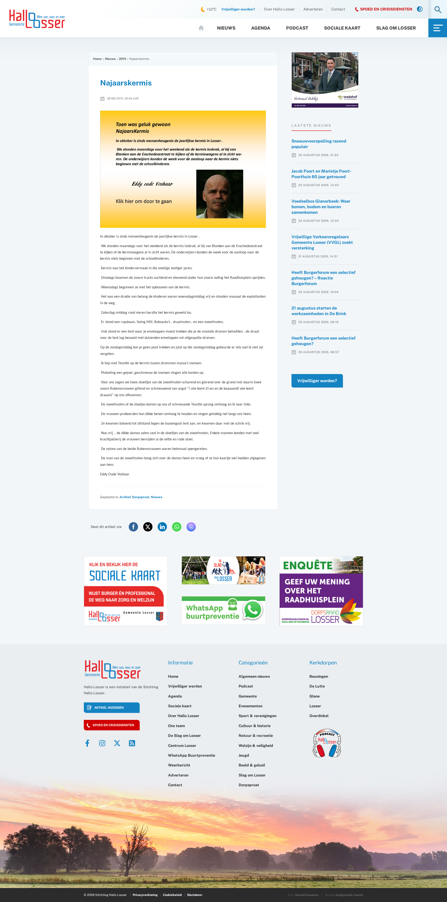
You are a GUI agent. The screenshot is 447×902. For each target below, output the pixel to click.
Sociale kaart (342, 28)
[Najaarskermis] (183, 169)
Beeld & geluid (252, 765)
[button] (438, 10)
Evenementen (250, 706)
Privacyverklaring (145, 895)
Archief (125, 497)
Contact (338, 9)
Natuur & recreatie (256, 735)
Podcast (297, 28)
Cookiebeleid (172, 895)
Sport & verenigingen (257, 716)
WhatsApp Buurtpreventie (191, 755)
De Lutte (317, 686)
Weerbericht (179, 765)
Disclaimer (194, 895)
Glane (314, 696)
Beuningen (318, 676)
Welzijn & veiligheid (256, 745)
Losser (315, 706)
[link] (420, 9)
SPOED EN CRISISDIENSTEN (386, 9)
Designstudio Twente (349, 895)
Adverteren (313, 9)
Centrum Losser (182, 745)
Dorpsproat (140, 497)
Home (203, 28)
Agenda (260, 28)
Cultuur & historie (255, 726)
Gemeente (248, 696)
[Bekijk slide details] (325, 80)
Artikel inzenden (109, 707)
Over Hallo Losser (279, 9)
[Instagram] (102, 743)
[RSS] (132, 743)
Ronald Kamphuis (306, 895)
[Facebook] (87, 743)
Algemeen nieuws (254, 676)
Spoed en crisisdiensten (113, 725)
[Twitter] (117, 743)
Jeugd (244, 755)
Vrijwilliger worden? (317, 380)
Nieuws (226, 28)
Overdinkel (318, 716)
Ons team (176, 726)
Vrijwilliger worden (185, 686)
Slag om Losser (396, 28)
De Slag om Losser (184, 735)
